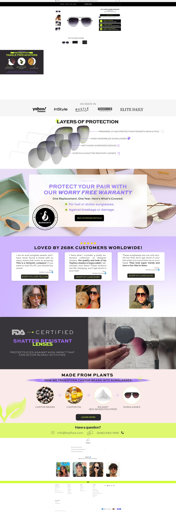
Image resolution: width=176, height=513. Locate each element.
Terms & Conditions (95, 490)
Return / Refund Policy (96, 492)
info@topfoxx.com (57, 486)
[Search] (120, 4)
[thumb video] (58, 23)
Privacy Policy (95, 489)
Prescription (69, 489)
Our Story (81, 486)
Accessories (69, 492)
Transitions (69, 490)
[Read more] (88, 202)
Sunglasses (69, 486)
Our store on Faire (57, 503)
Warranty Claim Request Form (59, 492)
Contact (94, 496)
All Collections (70, 493)
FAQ (55, 489)
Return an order (57, 490)
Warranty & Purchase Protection (97, 493)
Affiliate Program (82, 490)
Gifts (80, 489)
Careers (94, 486)
